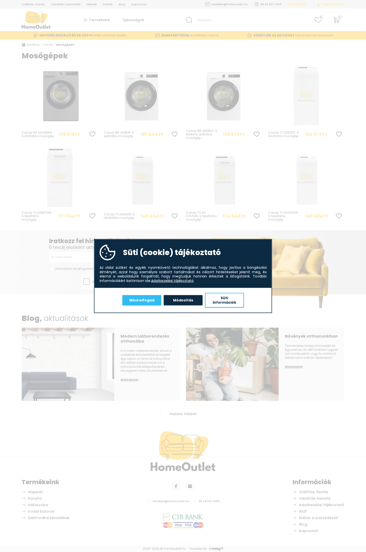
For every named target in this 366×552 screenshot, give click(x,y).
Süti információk (224, 300)
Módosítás (183, 299)
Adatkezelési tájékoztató (172, 280)
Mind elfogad (141, 299)
